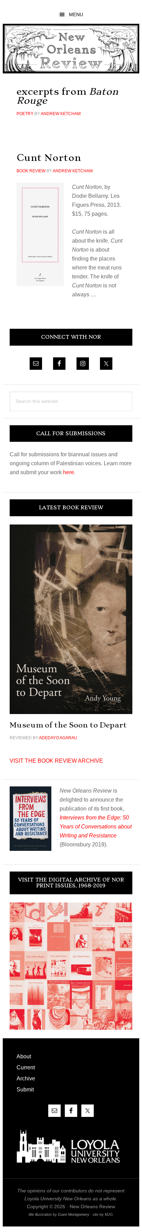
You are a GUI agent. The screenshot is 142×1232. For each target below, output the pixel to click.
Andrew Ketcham (61, 113)
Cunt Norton (49, 157)
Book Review (31, 171)
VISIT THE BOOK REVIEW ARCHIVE (56, 761)
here (68, 472)
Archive (26, 1078)
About (24, 1056)
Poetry (25, 113)
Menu (76, 14)
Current (26, 1067)
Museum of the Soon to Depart (68, 725)
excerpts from (67, 96)
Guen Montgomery (73, 1214)
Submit (25, 1089)
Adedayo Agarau (58, 737)
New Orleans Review (71, 48)
